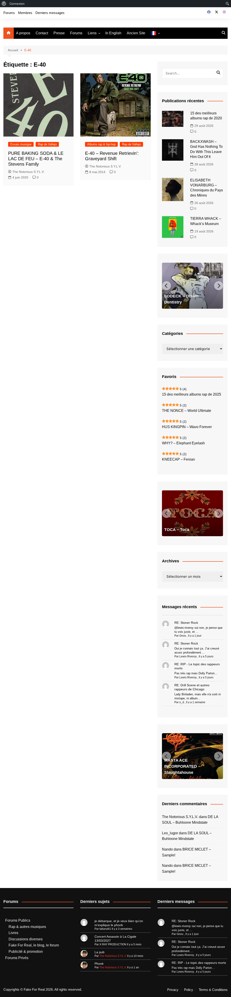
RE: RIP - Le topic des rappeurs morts (199, 963)
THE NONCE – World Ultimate (186, 411)
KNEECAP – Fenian (178, 459)
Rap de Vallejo (47, 144)
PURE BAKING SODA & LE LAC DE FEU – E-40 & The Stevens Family (35, 159)
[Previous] (166, 285)
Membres (25, 13)
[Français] (155, 33)
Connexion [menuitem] (17, 3)
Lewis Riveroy (188, 656)
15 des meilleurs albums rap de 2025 (191, 394)
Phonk (99, 963)
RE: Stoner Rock (186, 622)
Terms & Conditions (213, 990)
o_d (181, 702)
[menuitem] (4, 3)
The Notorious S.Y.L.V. (28, 172)
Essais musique (20, 144)
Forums (9, 13)
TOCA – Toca (176, 529)
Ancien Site (136, 33)
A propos (23, 33)
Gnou (182, 635)
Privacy (172, 990)
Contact (42, 33)
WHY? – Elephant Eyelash (183, 443)
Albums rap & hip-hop (101, 144)
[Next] (218, 285)
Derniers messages (50, 13)
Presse (59, 33)
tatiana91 (105, 928)
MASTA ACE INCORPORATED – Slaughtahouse (182, 766)
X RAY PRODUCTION (112, 944)
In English (113, 33)
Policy (188, 990)
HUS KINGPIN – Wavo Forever (187, 427)
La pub (99, 952)
